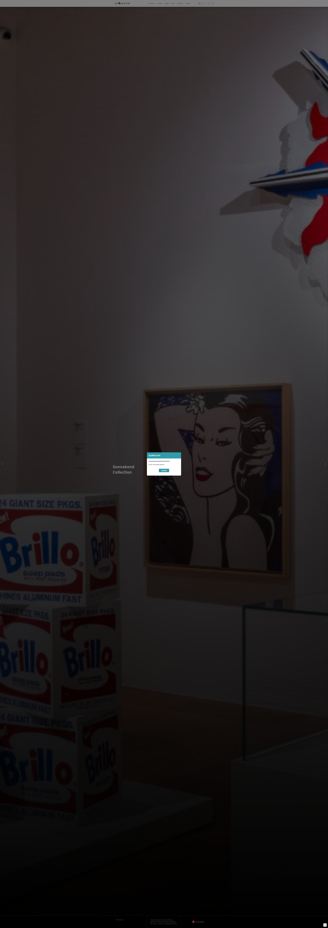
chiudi (164, 470)
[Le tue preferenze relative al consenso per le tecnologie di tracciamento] (325, 925)
